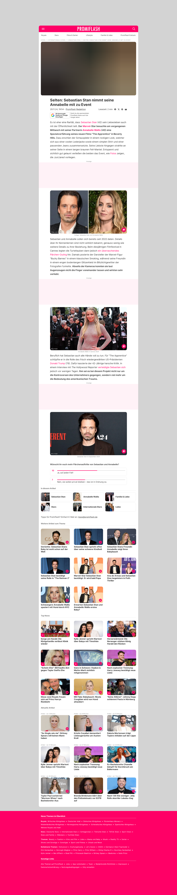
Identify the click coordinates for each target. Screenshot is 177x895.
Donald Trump (57, 363)
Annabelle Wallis (92, 130)
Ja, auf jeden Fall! (65, 473)
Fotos (113, 153)
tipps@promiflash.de (87, 517)
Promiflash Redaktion (76, 109)
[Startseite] (88, 29)
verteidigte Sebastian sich (112, 367)
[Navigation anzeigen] (43, 29)
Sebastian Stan (89, 122)
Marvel (86, 126)
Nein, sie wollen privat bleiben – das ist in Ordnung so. (82, 482)
